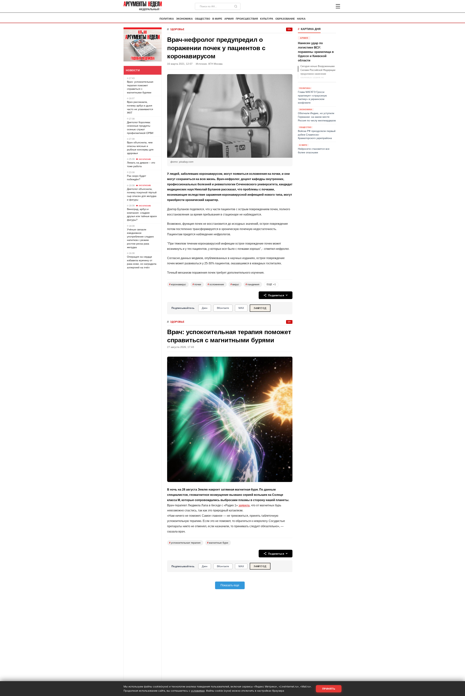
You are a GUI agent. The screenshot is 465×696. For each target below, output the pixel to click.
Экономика (184, 18)
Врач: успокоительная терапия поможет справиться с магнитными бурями (140, 87)
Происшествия (247, 18)
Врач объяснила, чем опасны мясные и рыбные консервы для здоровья (140, 148)
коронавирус (177, 284)
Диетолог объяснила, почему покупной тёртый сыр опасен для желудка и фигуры (142, 194)
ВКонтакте (223, 307)
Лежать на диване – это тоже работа (141, 164)
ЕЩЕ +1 (271, 284)
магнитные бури (217, 542)
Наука (301, 18)
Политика (166, 18)
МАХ (241, 307)
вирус (235, 284)
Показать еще (230, 585)
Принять (328, 688)
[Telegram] (319, 6)
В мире (217, 18)
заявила (244, 505)
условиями (198, 690)
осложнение (216, 284)
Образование (285, 18)
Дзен (204, 307)
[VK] (328, 6)
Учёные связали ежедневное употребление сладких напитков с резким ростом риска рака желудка (140, 238)
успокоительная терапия (185, 542)
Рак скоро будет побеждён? (136, 177)
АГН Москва (215, 63)
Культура (266, 18)
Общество (202, 18)
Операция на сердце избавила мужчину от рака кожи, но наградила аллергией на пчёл (141, 262)
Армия (229, 18)
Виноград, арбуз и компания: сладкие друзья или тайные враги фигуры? (142, 214)
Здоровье (177, 29)
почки (197, 284)
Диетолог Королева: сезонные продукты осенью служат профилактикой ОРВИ (140, 127)
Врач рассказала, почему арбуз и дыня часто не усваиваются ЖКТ (140, 107)
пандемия (252, 284)
